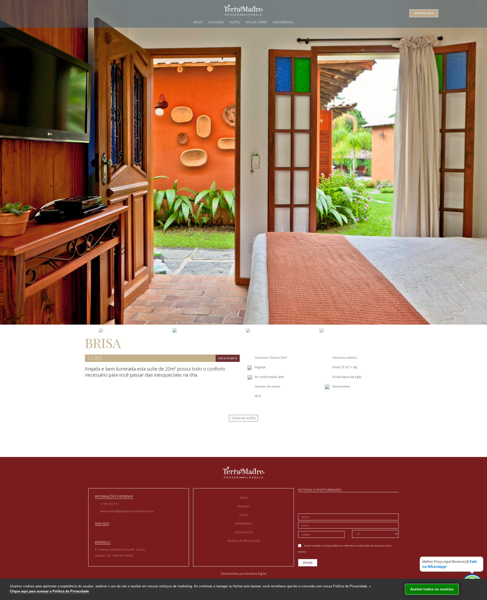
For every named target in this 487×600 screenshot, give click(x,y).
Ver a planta (227, 358)
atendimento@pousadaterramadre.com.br (127, 511)
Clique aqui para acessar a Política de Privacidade (49, 591)
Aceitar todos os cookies (432, 589)
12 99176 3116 (109, 504)
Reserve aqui (423, 13)
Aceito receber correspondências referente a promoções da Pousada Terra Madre (345, 548)
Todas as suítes (243, 418)
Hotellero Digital (255, 573)
